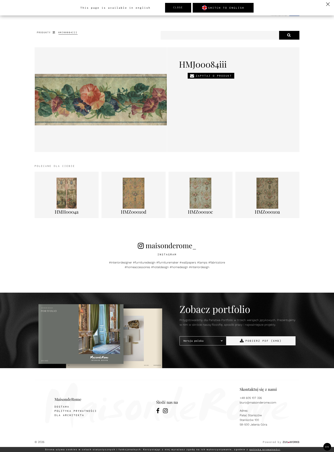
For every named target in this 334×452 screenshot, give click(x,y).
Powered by (281, 442)
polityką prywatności (265, 449)
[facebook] (158, 411)
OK (327, 447)
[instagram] (165, 411)
